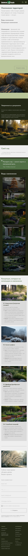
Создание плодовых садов (12, 243)
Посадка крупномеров (11, 180)
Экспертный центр (18, 534)
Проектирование (18, 528)
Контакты (16, 541)
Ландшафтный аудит (4, 541)
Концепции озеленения (9, 22)
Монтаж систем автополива (5, 544)
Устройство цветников (10, 211)
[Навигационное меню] (26, 2)
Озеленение (17, 532)
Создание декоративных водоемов (6, 542)
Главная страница (4, 528)
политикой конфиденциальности (15, 516)
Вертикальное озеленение (12, 227)
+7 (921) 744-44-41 (18, 542)
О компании (3, 530)
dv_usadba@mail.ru (18, 544)
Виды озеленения (7, 20)
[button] (22, 2)
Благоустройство (18, 530)
